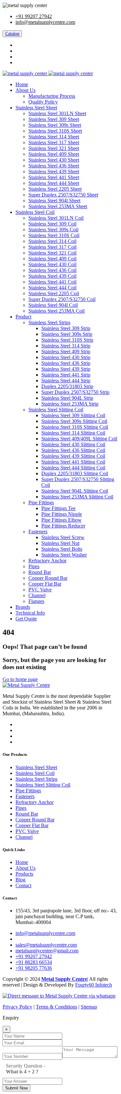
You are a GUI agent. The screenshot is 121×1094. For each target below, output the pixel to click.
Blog (20, 879)
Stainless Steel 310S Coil (53, 235)
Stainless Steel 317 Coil (52, 247)
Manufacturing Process (51, 96)
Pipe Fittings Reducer (63, 525)
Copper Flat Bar (44, 584)
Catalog (12, 33)
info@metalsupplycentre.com (45, 22)
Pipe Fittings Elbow (61, 520)
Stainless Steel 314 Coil (52, 241)
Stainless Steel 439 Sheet (53, 171)
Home (21, 84)
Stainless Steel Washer (64, 554)
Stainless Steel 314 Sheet (53, 136)
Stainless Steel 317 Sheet (53, 142)
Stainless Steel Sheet (36, 107)
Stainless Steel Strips (49, 322)
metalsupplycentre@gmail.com (46, 950)
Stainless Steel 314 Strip (65, 345)
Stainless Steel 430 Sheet (53, 160)
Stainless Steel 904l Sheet (54, 200)
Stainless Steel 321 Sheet (53, 148)
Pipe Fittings (41, 502)
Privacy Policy (17, 1006)
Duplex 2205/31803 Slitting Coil (74, 473)
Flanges (36, 601)
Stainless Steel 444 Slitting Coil (73, 467)
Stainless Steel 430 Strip (65, 357)
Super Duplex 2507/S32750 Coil (62, 299)
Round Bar (39, 572)
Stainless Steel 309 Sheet (53, 119)
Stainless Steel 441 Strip (65, 374)
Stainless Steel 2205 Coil (53, 293)
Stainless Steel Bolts (61, 549)
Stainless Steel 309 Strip (65, 328)
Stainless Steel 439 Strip (65, 369)
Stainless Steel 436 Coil (52, 270)
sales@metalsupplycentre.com (46, 945)
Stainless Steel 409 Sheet (53, 154)
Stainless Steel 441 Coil (52, 282)
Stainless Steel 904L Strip (67, 398)
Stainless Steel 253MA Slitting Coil (77, 496)
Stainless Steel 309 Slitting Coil (73, 415)
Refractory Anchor (47, 560)
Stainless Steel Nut (60, 543)
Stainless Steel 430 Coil (52, 264)
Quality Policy (43, 102)
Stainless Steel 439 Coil (52, 276)
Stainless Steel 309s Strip (66, 334)
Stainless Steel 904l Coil (53, 305)
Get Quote (26, 618)
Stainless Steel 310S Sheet (55, 131)
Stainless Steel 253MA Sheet (57, 206)
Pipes (33, 566)
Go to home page (20, 679)
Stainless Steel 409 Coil (52, 258)
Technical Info (30, 613)
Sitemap (89, 1006)
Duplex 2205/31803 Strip (67, 386)
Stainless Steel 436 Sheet (53, 165)
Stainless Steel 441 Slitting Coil (73, 462)
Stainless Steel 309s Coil (53, 229)
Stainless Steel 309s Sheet (54, 125)
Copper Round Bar (47, 578)
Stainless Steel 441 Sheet (53, 177)
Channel (36, 595)
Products (24, 874)
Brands (22, 607)
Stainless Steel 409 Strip (65, 351)
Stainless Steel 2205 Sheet (55, 189)
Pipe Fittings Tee (58, 508)
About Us (25, 90)
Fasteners (37, 531)
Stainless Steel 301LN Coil (56, 218)
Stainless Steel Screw (63, 537)
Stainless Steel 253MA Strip (69, 403)
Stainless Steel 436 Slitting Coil (73, 450)
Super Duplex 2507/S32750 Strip (75, 392)
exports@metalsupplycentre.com (48, 939)
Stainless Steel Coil (35, 212)
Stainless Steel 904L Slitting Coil (74, 491)
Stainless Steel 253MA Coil (56, 311)
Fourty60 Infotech (93, 985)
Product (23, 316)
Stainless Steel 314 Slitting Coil (73, 433)
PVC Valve (40, 589)
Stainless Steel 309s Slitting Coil (74, 421)
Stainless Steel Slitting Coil (55, 409)
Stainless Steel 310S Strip (67, 340)
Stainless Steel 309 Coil (52, 223)
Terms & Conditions (56, 1006)
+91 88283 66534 (33, 962)
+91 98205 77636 (33, 968)
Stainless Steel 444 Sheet (53, 183)
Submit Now (16, 1088)
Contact (23, 885)
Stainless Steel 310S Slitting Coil (74, 427)
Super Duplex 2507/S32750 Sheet (63, 194)
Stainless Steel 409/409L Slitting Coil (79, 438)
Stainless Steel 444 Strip (65, 380)
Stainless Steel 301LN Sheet (57, 113)
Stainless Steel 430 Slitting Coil (73, 444)
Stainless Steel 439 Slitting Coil (73, 456)
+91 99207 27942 (33, 16)
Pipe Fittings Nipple (61, 514)
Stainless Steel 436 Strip (65, 363)
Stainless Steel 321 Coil (52, 253)
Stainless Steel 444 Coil (52, 287)
